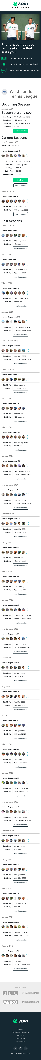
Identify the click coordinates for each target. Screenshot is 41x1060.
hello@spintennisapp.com (20, 1053)
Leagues (20, 1029)
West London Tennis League (24, 94)
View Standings (20, 185)
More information (20, 131)
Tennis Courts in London (20, 1032)
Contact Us (20, 1035)
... (27, 156)
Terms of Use (20, 1038)
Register (20, 180)
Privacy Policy (20, 1041)
